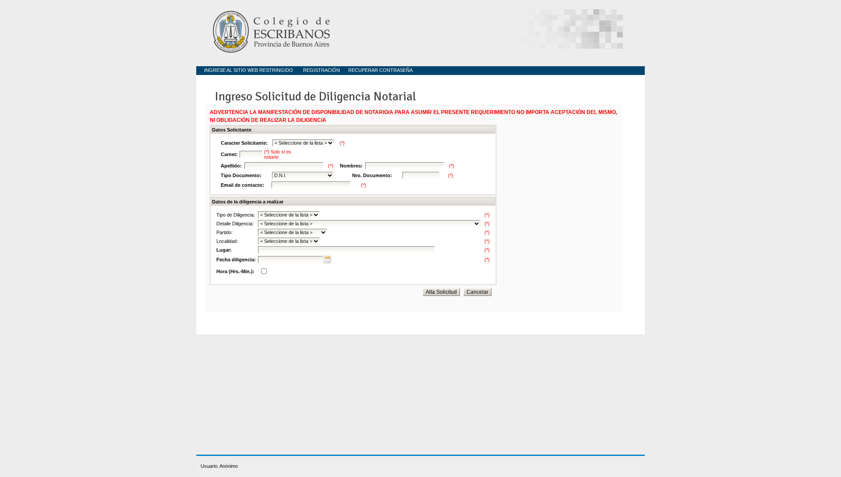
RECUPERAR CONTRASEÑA (380, 70)
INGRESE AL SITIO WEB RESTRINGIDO (248, 70)
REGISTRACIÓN (321, 70)
